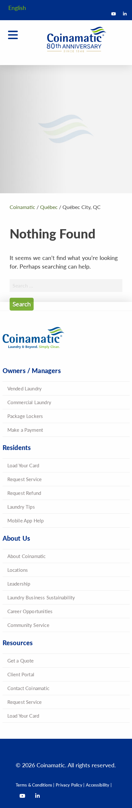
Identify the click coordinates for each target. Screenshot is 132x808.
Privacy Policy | (70, 785)
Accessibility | (98, 785)
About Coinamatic (26, 556)
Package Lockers (25, 415)
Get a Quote (20, 660)
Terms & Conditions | (35, 785)
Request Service (24, 479)
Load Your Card (23, 465)
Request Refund (24, 492)
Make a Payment (25, 429)
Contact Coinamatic (28, 688)
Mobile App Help (25, 520)
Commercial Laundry (29, 402)
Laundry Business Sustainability (41, 597)
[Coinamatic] (72, 39)
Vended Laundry (24, 388)
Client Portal (20, 674)
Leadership (18, 583)
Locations (17, 569)
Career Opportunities (30, 611)
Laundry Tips (21, 506)
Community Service (28, 624)
